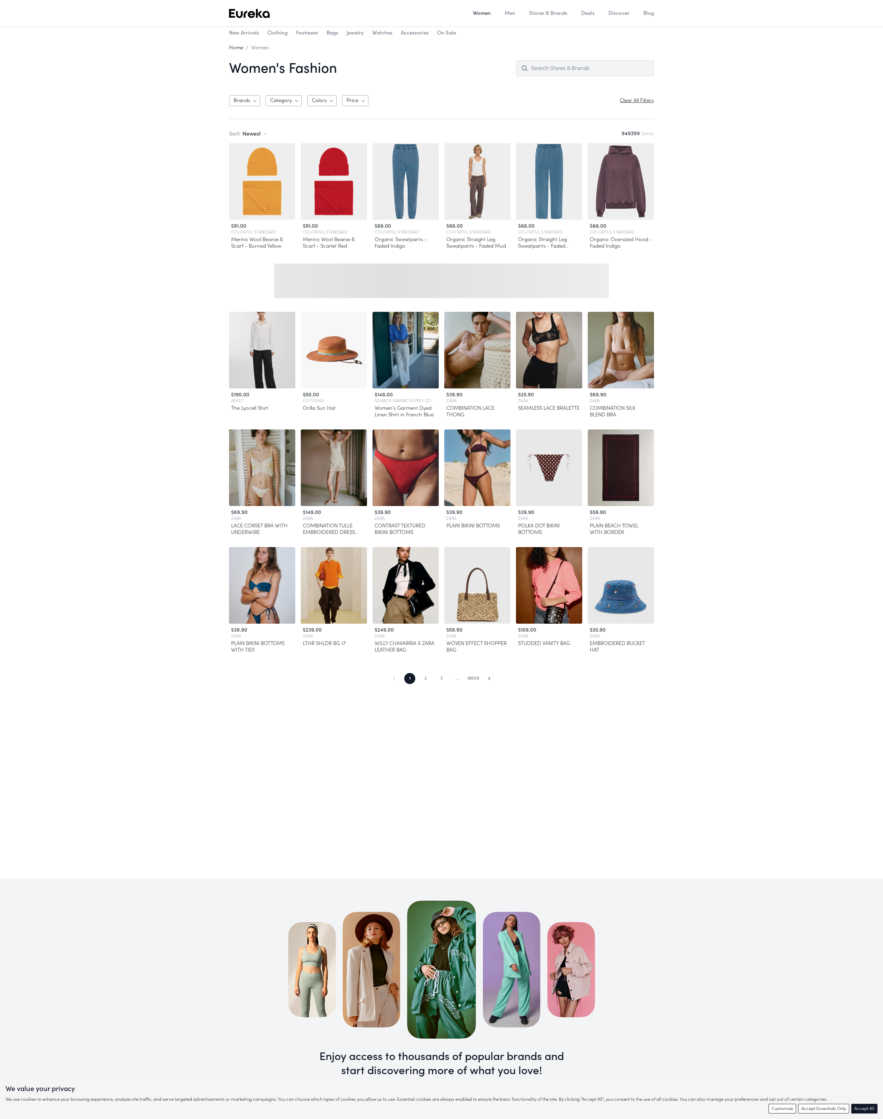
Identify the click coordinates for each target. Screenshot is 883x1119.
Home (236, 47)
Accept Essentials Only (823, 1108)
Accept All (864, 1108)
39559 (473, 678)
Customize (782, 1108)
